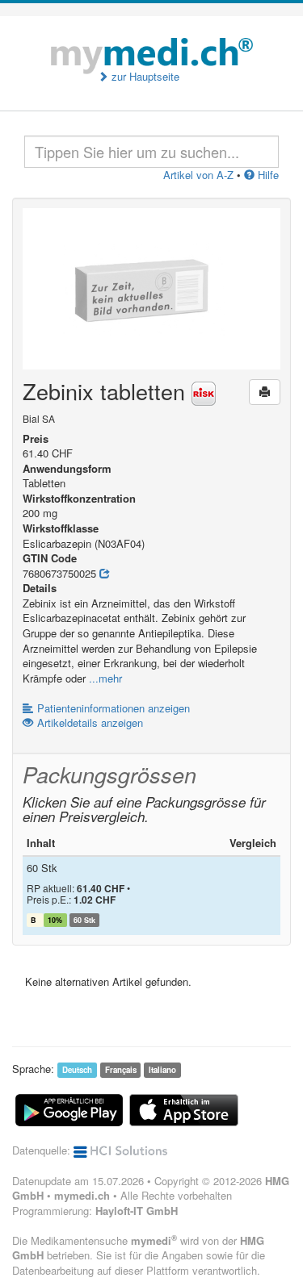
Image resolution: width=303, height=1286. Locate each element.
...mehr (105, 678)
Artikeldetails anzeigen (90, 722)
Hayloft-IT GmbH (136, 1210)
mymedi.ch (82, 1195)
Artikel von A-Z (198, 174)
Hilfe (267, 174)
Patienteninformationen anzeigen (113, 708)
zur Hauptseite (143, 76)
